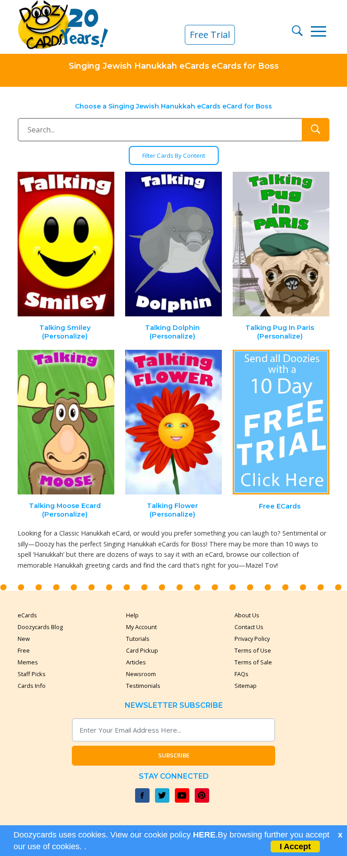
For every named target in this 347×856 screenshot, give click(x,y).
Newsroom (141, 673)
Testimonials (143, 685)
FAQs (241, 673)
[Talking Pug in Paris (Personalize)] (281, 244)
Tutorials (138, 638)
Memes (28, 662)
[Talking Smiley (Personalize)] (66, 244)
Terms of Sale (253, 662)
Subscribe (173, 755)
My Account (141, 626)
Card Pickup (142, 650)
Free (24, 650)
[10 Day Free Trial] (281, 422)
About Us (246, 615)
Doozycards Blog (40, 626)
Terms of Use (252, 650)
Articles (136, 662)
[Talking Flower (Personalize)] (173, 422)
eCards (27, 615)
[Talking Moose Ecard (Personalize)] (66, 422)
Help (132, 615)
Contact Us (248, 626)
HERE (204, 834)
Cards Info (32, 685)
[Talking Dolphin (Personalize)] (173, 244)
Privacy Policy (252, 638)
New (24, 638)
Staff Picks (32, 673)
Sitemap (245, 685)
